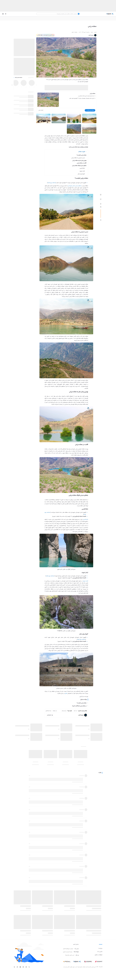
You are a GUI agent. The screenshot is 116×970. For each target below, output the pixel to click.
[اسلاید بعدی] (12, 85)
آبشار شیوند (85, 581)
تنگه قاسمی (85, 519)
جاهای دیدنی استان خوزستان (74, 186)
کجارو (66, 693)
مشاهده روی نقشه (90, 110)
